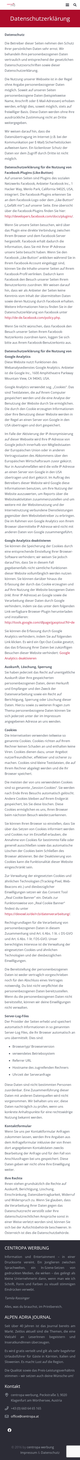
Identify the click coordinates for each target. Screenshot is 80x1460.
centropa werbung (40, 1447)
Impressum (29, 1452)
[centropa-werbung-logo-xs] (11, 5)
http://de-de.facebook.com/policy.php (32, 318)
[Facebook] (9, 1430)
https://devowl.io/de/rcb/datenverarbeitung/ (37, 914)
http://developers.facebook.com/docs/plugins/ (39, 216)
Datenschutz (50, 1452)
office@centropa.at (25, 1416)
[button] (67, 5)
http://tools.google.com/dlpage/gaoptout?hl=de (40, 622)
